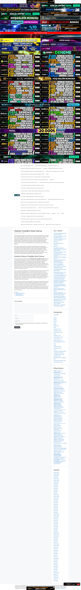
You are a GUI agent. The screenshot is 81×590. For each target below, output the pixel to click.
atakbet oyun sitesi (56, 424)
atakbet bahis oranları (57, 374)
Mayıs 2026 (56, 477)
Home (58, 213)
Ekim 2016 (56, 569)
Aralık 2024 (56, 488)
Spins (55, 349)
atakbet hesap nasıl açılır (63, 409)
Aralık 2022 (56, 526)
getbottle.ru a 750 (57, 335)
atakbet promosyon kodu (57, 430)
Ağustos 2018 (56, 543)
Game (55, 333)
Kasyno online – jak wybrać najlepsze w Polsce (28, 207)
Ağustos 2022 (56, 532)
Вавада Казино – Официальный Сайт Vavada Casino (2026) (31, 210)
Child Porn (56, 241)
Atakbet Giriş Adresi (58, 400)
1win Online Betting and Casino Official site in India (29, 182)
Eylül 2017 (55, 556)
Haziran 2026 (56, 475)
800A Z (55, 322)
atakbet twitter (61, 440)
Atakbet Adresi (57, 372)
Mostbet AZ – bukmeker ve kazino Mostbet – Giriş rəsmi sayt (31, 168)
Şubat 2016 (56, 574)
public (55, 344)
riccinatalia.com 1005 (58, 348)
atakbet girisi (57, 394)
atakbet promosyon (57, 429)
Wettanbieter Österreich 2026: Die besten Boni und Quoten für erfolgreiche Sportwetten (60, 281)
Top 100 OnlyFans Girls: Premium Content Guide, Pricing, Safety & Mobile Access (34, 179)
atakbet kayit (60, 410)
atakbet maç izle (57, 415)
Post (54, 343)
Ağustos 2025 (56, 478)
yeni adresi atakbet (58, 462)
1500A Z (55, 319)
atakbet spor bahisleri (57, 434)
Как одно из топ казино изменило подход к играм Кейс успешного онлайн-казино (60, 293)
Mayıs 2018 (56, 547)
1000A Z (55, 317)
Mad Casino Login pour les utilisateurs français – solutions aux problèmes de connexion (35, 213)
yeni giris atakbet (57, 463)
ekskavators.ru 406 (57, 330)
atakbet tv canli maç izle (59, 439)
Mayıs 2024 (56, 499)
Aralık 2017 (56, 551)
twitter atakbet (62, 461)
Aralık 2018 (56, 540)
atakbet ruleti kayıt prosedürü (57, 431)
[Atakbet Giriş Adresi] (17, 195)
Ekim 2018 (55, 542)
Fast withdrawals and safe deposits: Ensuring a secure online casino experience (60, 249)
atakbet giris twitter (57, 396)
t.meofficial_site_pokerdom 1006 (60, 351)
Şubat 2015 (56, 580)
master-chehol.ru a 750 (58, 340)
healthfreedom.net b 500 (58, 336)
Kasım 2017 (56, 553)
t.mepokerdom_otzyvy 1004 (59, 354)
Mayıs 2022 (56, 537)
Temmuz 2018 (56, 545)
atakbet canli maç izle (57, 383)
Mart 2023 (56, 521)
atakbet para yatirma (57, 425)
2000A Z (55, 321)
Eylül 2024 (56, 493)
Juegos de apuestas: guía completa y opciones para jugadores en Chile (32, 174)
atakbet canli (63, 382)
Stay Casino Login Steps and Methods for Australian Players (31, 221)
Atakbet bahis (63, 373)
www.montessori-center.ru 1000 (60, 360)
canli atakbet (56, 457)
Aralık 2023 (56, 507)
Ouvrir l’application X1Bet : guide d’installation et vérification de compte (32, 185)
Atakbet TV (63, 436)
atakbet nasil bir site (58, 420)
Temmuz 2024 (56, 496)
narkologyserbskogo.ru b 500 (59, 341)
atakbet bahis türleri (57, 378)
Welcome (62, 213)
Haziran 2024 (56, 497)
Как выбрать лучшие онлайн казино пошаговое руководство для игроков (60, 285)
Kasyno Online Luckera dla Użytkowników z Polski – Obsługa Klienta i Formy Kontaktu (35, 202)
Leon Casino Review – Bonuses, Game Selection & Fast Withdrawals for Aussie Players (35, 190)
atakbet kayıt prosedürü (56, 413)
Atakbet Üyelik (63, 448)
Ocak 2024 (56, 505)
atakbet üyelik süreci (63, 449)
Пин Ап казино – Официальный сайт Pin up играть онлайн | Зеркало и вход (33, 199)
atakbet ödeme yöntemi (56, 449)
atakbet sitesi (57, 433)
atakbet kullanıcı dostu (56, 414)
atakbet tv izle (56, 440)
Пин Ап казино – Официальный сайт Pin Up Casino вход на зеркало (32, 196)
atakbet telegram (57, 436)
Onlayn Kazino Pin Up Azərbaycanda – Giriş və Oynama (55, 171)
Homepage (53, 213)
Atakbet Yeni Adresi (57, 446)
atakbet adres (59, 370)
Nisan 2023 (56, 520)
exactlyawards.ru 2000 (58, 332)
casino (55, 327)
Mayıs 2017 (56, 559)
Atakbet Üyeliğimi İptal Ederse (20, 293)
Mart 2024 (56, 502)
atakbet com (56, 393)
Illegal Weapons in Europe (58, 243)
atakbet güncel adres (57, 404)
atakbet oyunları (63, 423)
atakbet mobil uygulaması (58, 418)
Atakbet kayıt (56, 411)
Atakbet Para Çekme (58, 428)
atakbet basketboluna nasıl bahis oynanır (58, 379)
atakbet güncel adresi (58, 405)
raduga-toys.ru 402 (57, 346)
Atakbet (47, 174)
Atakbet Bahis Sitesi (58, 377)
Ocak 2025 (56, 486)
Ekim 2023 (56, 510)
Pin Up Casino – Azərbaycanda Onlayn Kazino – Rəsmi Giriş (52, 168)
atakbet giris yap (57, 397)
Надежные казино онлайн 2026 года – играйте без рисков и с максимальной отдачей (35, 176)
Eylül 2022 (56, 531)
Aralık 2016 (56, 566)
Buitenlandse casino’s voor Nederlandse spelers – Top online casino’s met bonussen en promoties (37, 204)
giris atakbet (62, 458)
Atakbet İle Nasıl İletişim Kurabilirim (59, 451)
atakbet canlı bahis (56, 384)
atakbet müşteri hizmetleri (58, 419)
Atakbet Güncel (57, 403)
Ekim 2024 (56, 491)
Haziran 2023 (56, 516)
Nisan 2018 (56, 548)
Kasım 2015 (56, 575)
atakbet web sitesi (57, 441)
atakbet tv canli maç (58, 438)
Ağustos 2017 (56, 558)
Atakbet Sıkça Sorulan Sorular (58, 435)
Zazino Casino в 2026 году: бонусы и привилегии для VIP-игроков (60, 289)
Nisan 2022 (56, 539)
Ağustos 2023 (56, 513)
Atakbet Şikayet (57, 454)
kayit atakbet (57, 461)
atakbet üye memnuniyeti (57, 450)
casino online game (62, 457)
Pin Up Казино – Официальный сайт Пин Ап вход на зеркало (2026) (32, 216)
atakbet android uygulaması (57, 373)
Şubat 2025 (56, 485)
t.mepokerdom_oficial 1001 (59, 352)
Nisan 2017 (56, 561)
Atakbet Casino (56, 390)
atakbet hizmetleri (56, 410)
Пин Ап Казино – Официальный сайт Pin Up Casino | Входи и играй (32, 188)
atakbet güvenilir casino (56, 409)
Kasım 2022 (56, 528)
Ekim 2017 (55, 555)
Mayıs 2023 (56, 518)
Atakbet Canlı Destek (59, 388)
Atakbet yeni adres (58, 445)
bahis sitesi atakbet (57, 455)
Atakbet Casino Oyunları (58, 392)
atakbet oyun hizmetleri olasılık (57, 423)
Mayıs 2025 (56, 483)
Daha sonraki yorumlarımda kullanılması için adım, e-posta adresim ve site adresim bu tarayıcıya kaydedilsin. (31, 324)
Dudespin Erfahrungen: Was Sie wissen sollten (56, 199)
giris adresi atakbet (56, 458)
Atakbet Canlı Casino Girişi (19, 295)
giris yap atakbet (62, 459)
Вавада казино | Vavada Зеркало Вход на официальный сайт (31, 193)
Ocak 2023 (56, 524)
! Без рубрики (56, 314)
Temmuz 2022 (56, 534)
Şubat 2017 (56, 564)
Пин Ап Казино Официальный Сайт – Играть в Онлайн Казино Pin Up (47, 165)
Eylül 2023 (56, 512)
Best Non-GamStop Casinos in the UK (27, 165)
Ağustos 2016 (56, 572)
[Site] (20, 57)
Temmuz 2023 (56, 515)
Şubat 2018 (56, 550)
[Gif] (40, 79)
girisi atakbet (57, 459)
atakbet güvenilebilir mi (57, 408)
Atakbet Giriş (52, 179)
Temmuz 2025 (56, 480)
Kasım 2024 (56, 489)
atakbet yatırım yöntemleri (57, 444)
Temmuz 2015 (56, 577)
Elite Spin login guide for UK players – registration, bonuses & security (32, 224)
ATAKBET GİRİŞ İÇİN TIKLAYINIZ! (40, 32)
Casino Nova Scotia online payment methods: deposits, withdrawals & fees (51, 182)
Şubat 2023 (56, 523)
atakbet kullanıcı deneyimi (63, 413)
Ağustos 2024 (56, 494)
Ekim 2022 (56, 529)
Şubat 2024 (56, 504)
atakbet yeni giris (57, 448)
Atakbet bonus (57, 382)
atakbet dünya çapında (61, 393)
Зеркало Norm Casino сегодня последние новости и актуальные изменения (59, 261)
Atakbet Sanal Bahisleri (18, 294)
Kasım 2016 (56, 567)
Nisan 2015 (56, 578)
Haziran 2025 (56, 481)
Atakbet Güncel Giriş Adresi (58, 407)
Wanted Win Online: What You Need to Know (53, 224)
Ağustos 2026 (56, 472)
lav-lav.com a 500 (57, 338)
